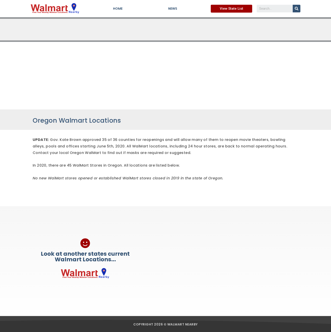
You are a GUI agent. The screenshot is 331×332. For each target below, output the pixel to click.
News (172, 8)
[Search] (296, 8)
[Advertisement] (165, 75)
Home (117, 8)
